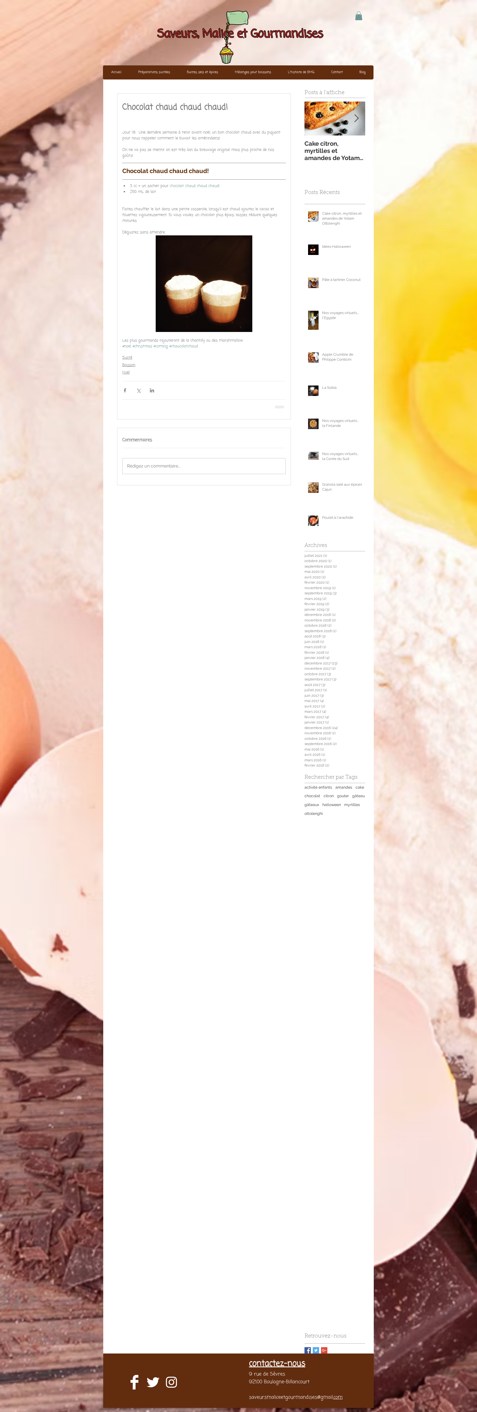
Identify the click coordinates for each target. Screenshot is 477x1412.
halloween (331, 804)
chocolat (312, 796)
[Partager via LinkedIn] (152, 390)
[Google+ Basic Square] (324, 1350)
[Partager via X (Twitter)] (138, 390)
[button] (358, 15)
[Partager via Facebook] (125, 390)
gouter (343, 796)
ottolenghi (313, 813)
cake (360, 787)
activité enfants (318, 787)
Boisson (128, 365)
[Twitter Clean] (152, 1382)
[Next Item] (356, 118)
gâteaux (311, 804)
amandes (343, 787)
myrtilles (352, 804)
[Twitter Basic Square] (316, 1350)
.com (338, 1397)
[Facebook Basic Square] (307, 1350)
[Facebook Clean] (134, 1382)
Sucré (127, 358)
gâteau (358, 796)
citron (329, 796)
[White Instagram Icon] (171, 1382)
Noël (126, 373)
